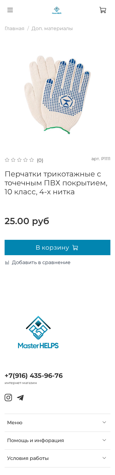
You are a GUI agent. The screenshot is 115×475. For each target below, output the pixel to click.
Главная (15, 28)
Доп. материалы (52, 28)
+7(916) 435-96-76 (34, 375)
